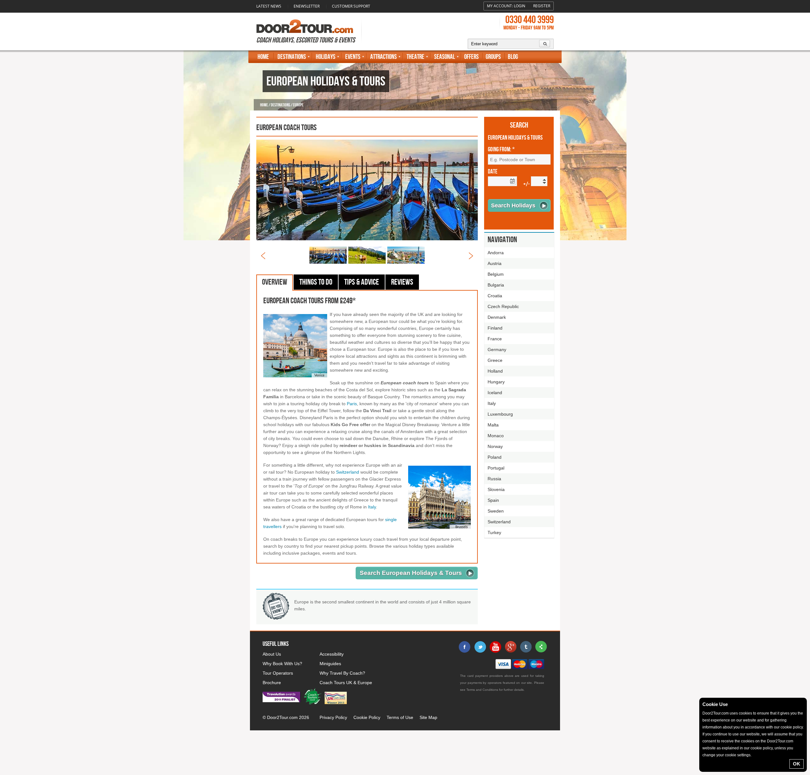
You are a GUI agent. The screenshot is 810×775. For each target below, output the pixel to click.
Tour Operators (278, 673)
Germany (497, 349)
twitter (480, 647)
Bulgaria (496, 284)
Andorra (496, 252)
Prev (263, 255)
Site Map (428, 717)
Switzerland (347, 472)
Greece (495, 360)
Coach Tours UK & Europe (346, 682)
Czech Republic (503, 306)
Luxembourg (500, 414)
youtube (495, 647)
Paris (352, 403)
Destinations (291, 57)
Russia (494, 478)
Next (471, 255)
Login (519, 6)
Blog (513, 57)
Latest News (268, 6)
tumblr (526, 647)
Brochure (272, 682)
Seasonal (444, 57)
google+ (510, 647)
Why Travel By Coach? (342, 673)
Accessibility (332, 654)
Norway (495, 446)
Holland (495, 371)
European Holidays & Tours (515, 138)
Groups (493, 57)
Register (541, 6)
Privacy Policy (333, 717)
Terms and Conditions (482, 689)
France (495, 338)
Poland (495, 457)
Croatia (495, 295)
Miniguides (330, 663)
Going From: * (501, 150)
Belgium (496, 274)
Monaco (496, 435)
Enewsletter (307, 6)
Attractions (383, 57)
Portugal (496, 467)
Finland (495, 328)
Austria (495, 263)
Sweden (496, 511)
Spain (493, 500)
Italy (372, 506)
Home (263, 57)
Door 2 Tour (304, 26)
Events (352, 57)
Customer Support (351, 6)
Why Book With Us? (282, 663)
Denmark (497, 317)
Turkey (494, 532)
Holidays (325, 57)
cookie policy (792, 727)
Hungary (496, 381)
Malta (493, 424)
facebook (465, 647)
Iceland (495, 392)
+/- (526, 184)
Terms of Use (400, 717)
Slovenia (496, 489)
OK (796, 763)
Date (492, 172)
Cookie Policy (366, 717)
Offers (471, 57)
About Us (272, 654)
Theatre (415, 57)
